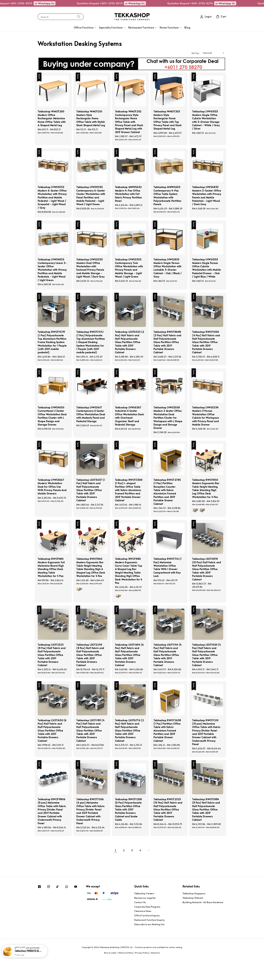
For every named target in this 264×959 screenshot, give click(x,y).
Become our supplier (145, 897)
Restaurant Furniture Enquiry (149, 919)
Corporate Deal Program (147, 906)
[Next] (148, 850)
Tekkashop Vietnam (193, 897)
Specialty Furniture (111, 27)
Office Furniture (84, 27)
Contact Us (140, 902)
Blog (187, 27)
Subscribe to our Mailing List (149, 924)
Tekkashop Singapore (194, 893)
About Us (155, 952)
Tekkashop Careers (144, 893)
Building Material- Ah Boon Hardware (203, 902)
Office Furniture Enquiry (147, 915)
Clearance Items (142, 911)
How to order (110, 952)
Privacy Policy (142, 952)
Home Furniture (169, 27)
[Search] (79, 17)
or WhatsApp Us (19, 3)
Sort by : (196, 53)
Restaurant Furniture (141, 27)
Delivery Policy (126, 952)
